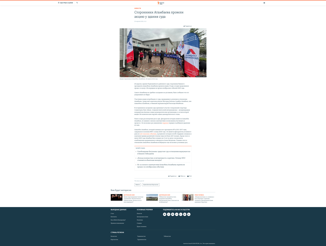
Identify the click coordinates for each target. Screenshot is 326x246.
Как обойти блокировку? (118, 220)
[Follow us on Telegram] (176, 214)
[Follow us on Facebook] (172, 214)
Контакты (114, 217)
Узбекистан (167, 236)
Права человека (199, 195)
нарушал (165, 123)
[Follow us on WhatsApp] (180, 214)
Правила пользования (117, 223)
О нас (112, 213)
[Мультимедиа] (264, 3)
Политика (140, 220)
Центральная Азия (129, 195)
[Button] (187, 26)
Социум (139, 223)
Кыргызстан (114, 239)
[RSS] (188, 214)
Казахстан (114, 236)
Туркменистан (141, 239)
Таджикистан (141, 236)
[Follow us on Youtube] (164, 214)
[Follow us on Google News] (184, 214)
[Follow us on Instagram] (168, 214)
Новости (137, 8)
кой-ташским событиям (148, 134)
